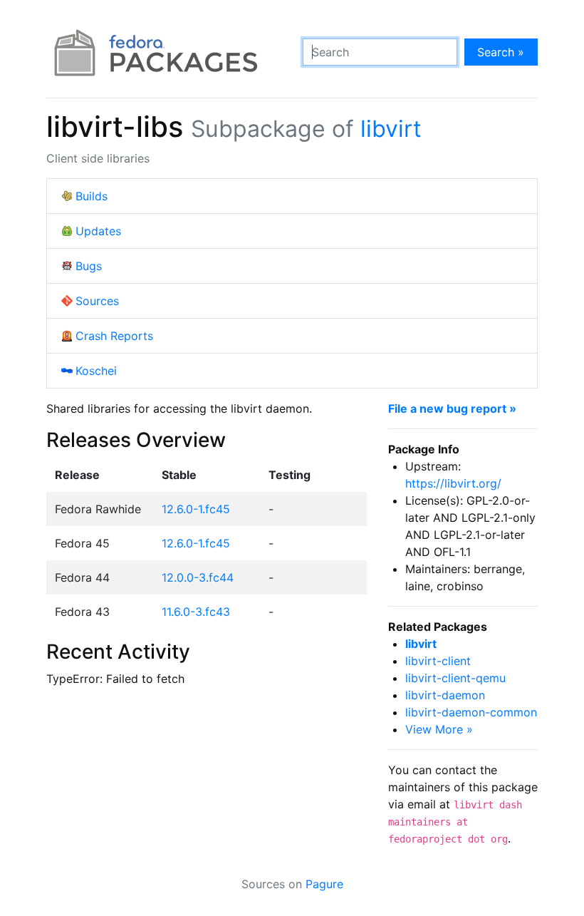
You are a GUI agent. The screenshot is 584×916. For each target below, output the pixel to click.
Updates (98, 231)
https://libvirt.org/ (453, 483)
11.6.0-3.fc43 (196, 611)
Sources (97, 301)
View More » (439, 729)
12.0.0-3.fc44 (198, 577)
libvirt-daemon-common (471, 712)
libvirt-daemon (445, 695)
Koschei (96, 371)
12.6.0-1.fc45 (196, 509)
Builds (91, 196)
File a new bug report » (452, 408)
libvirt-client (438, 661)
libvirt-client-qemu (455, 678)
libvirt (391, 129)
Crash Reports (114, 336)
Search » (500, 52)
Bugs (88, 266)
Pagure (324, 884)
